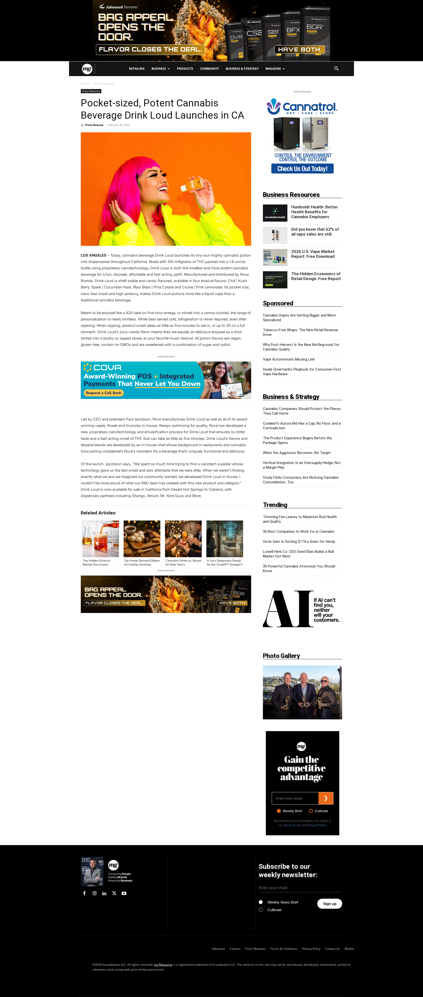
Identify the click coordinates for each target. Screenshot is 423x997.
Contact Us (332, 949)
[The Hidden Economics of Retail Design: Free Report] (275, 279)
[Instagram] (94, 893)
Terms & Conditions (283, 949)
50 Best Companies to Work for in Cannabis (298, 531)
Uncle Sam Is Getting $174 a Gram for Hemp (299, 541)
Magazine (273, 69)
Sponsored (278, 303)
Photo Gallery (281, 656)
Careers (235, 949)
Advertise (218, 949)
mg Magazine (163, 965)
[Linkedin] (104, 893)
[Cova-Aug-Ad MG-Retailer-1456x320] (166, 380)
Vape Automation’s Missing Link (289, 359)
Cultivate (321, 811)
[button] (336, 69)
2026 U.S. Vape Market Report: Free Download (313, 254)
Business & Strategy (242, 69)
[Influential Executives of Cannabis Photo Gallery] (302, 692)
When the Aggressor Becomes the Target (297, 453)
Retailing (137, 69)
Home (85, 83)
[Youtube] (124, 893)
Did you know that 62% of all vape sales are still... (315, 232)
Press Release (94, 125)
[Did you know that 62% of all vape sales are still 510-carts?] (275, 235)
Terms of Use (292, 825)
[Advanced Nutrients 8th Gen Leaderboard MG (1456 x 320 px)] (166, 594)
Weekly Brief (292, 811)
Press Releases (91, 91)
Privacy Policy (317, 825)
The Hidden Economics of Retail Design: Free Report (316, 276)
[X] (114, 893)
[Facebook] (84, 893)
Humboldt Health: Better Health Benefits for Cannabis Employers (314, 211)
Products (185, 69)
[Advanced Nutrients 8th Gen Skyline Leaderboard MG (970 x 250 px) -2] (211, 30)
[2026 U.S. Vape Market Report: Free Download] (275, 257)
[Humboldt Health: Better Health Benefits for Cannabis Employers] (275, 213)
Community (209, 69)
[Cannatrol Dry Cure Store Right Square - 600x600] (302, 174)
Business (159, 69)
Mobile (349, 949)
